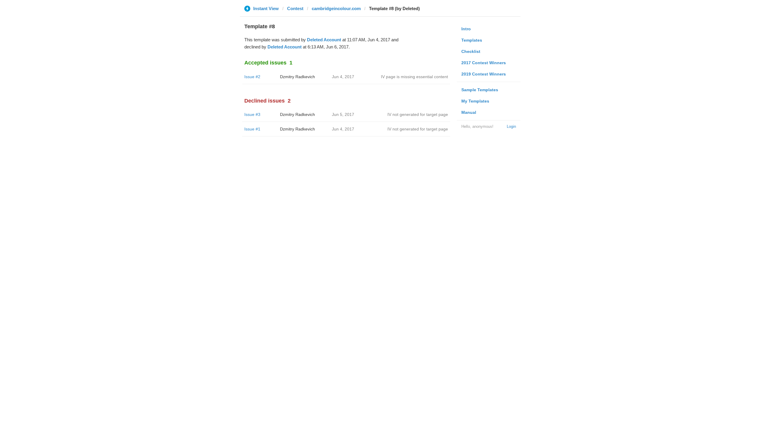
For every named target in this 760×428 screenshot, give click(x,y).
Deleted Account (324, 39)
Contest (295, 8)
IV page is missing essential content (414, 76)
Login (511, 126)
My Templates (475, 101)
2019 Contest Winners (483, 74)
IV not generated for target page (417, 114)
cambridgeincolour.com (336, 8)
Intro (466, 28)
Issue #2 (252, 76)
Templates (471, 40)
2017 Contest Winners (483, 62)
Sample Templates (479, 89)
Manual (468, 112)
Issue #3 (252, 114)
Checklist (470, 51)
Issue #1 (252, 129)
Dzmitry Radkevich (297, 76)
